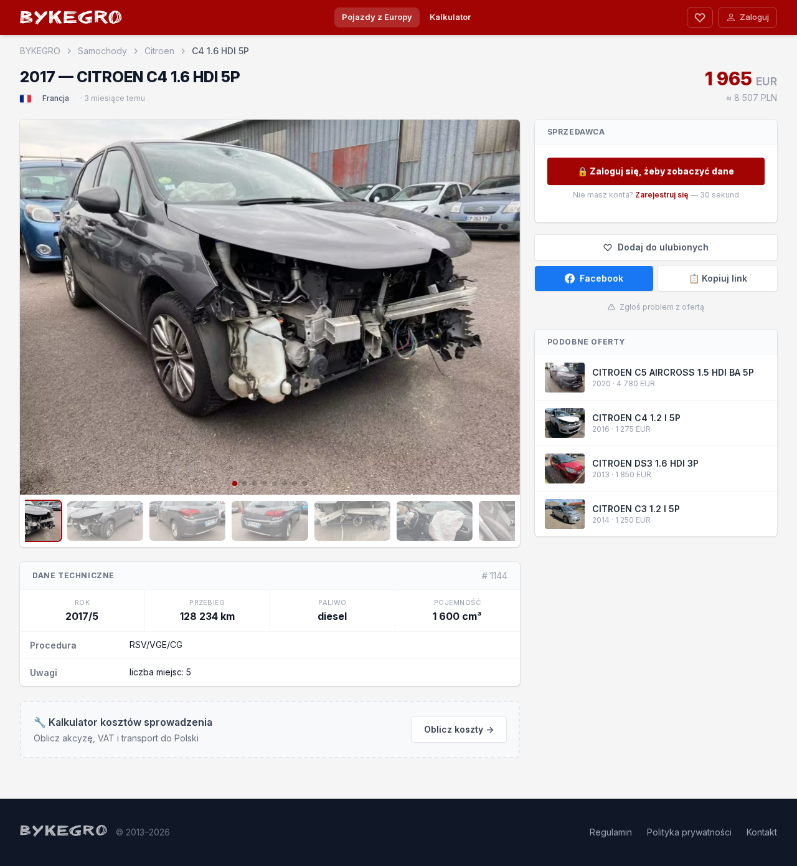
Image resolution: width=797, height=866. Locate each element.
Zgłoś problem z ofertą (662, 307)
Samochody (102, 50)
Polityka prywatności (689, 832)
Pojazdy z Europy (377, 17)
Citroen (159, 50)
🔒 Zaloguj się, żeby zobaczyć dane (655, 171)
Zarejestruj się (662, 194)
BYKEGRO (71, 20)
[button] (34, 305)
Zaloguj (754, 17)
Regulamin (611, 832)
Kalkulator (450, 17)
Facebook (601, 278)
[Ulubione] (700, 17)
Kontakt (762, 832)
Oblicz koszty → (459, 729)
